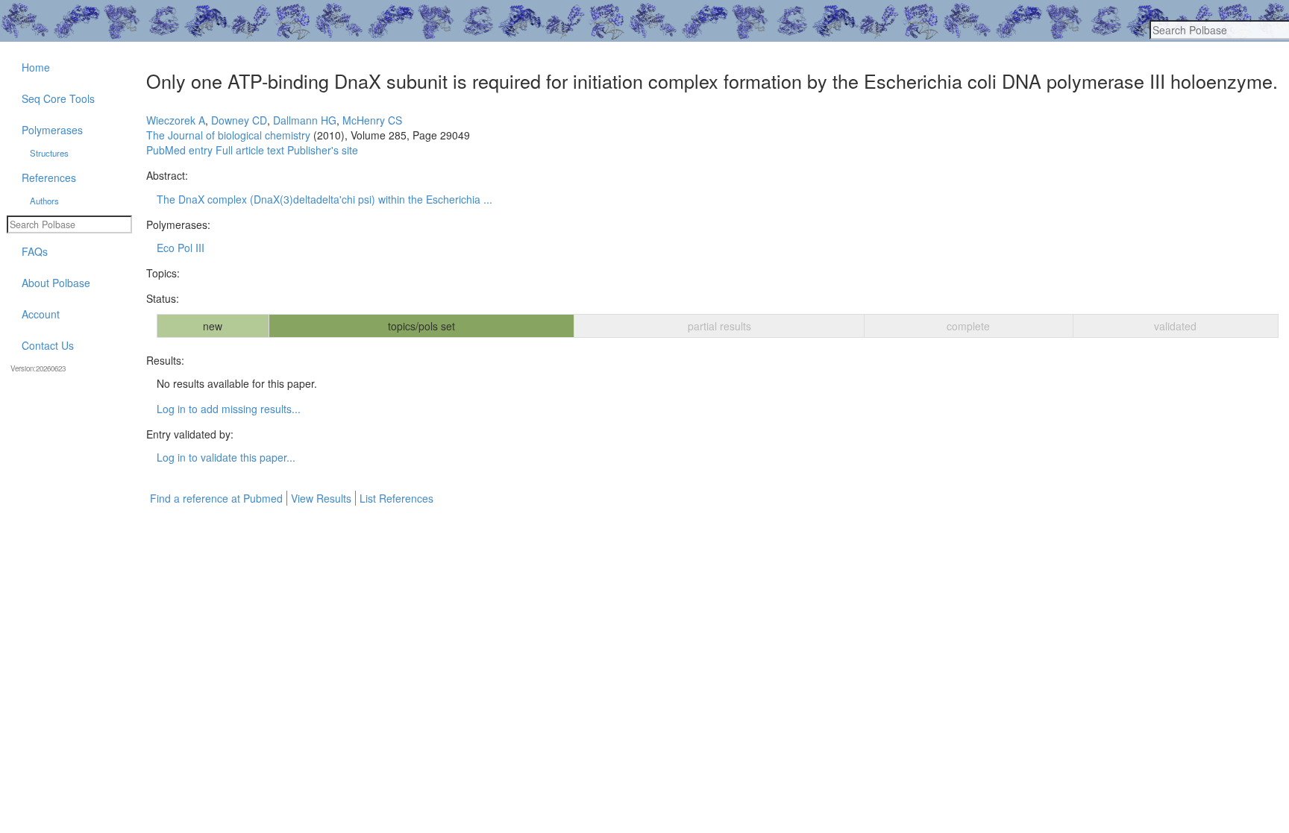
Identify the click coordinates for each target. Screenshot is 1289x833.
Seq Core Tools (58, 98)
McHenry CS (372, 120)
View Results (321, 498)
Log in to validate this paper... (226, 457)
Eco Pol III (180, 247)
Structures (49, 153)
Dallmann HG (304, 120)
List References (396, 498)
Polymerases (52, 129)
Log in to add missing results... (229, 408)
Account (41, 314)
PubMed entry (179, 149)
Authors (44, 201)
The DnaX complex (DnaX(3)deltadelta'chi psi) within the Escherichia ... (324, 199)
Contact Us (48, 345)
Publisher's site (322, 149)
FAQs (35, 251)
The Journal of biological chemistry (228, 135)
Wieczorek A (175, 120)
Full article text (250, 149)
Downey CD (239, 120)
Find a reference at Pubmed (216, 498)
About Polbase (56, 282)
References (49, 177)
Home (36, 67)
